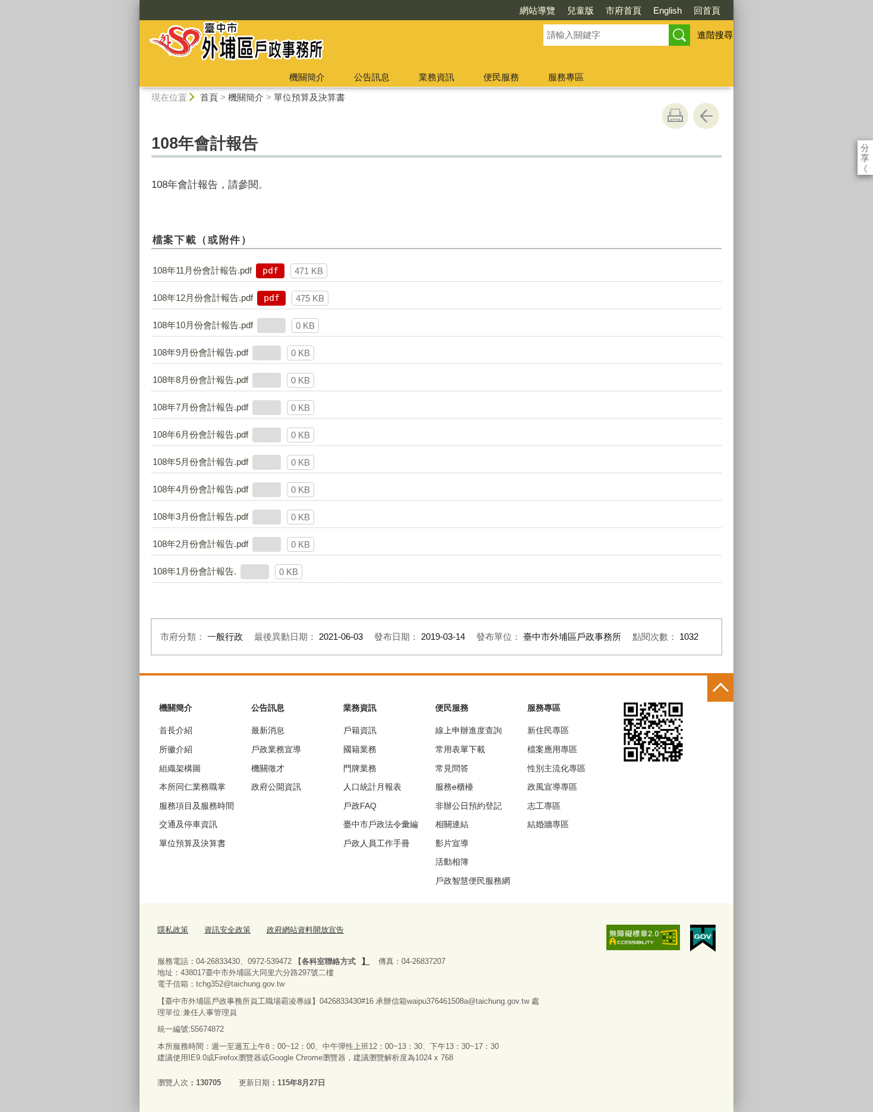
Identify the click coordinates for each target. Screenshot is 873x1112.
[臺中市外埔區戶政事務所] (327, 43)
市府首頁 (623, 10)
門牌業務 (360, 768)
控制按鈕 (720, 689)
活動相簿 (452, 861)
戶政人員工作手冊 (376, 843)
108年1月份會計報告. (194, 571)
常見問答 (452, 768)
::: (134, 5)
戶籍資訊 (360, 730)
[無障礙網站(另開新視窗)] (643, 938)
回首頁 (707, 10)
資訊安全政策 (227, 929)
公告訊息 (372, 77)
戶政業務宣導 (276, 749)
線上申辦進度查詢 (468, 730)
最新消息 (267, 730)
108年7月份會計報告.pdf (200, 407)
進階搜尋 (715, 35)
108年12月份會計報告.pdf (203, 298)
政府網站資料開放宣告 (305, 929)
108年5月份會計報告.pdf (200, 462)
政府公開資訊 (276, 786)
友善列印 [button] (675, 116)
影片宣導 (452, 843)
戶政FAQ (360, 806)
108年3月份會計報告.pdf (200, 516)
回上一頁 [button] (706, 116)
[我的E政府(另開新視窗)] (703, 938)
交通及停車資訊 (188, 824)
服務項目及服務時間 (196, 806)
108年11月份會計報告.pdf (202, 270)
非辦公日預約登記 (468, 806)
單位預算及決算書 (309, 97)
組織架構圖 (180, 768)
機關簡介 (307, 77)
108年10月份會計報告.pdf (203, 325)
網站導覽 (537, 10)
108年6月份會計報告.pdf (200, 434)
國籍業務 (360, 749)
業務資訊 (436, 77)
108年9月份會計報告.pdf (200, 352)
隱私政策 (172, 929)
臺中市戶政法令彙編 (380, 824)
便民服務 (501, 77)
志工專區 (544, 806)
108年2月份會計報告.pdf (200, 544)
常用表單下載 (460, 749)
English (667, 10)
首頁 (209, 97)
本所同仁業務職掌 (192, 786)
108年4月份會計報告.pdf (200, 489)
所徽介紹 (175, 749)
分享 (865, 147)
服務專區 (566, 77)
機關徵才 (267, 768)
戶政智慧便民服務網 (472, 880)
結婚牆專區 (548, 824)
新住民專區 (548, 730)
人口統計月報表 (372, 786)
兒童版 (580, 10)
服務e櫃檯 (454, 786)
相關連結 (452, 824)
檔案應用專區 (552, 749)
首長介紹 (175, 730)
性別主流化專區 (556, 768)
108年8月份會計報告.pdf (200, 380)
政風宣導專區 (552, 786)
